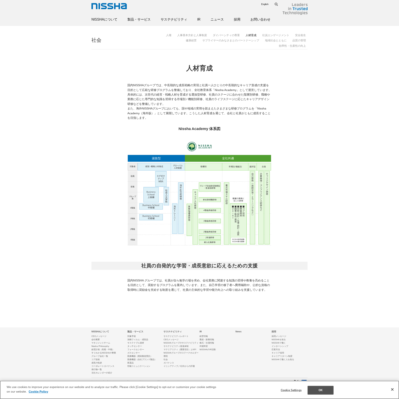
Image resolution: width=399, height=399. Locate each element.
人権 (168, 35)
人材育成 (251, 35)
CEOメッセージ (98, 336)
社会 (96, 40)
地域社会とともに (276, 40)
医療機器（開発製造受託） (139, 356)
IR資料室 (204, 346)
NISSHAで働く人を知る (283, 359)
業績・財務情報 (207, 339)
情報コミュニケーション (138, 366)
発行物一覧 (96, 369)
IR (199, 19)
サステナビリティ (174, 19)
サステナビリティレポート (176, 336)
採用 (237, 19)
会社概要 (95, 339)
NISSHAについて (104, 19)
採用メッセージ (279, 336)
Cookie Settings (291, 390)
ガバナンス (169, 363)
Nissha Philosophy (100, 346)
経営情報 (204, 336)
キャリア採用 (278, 353)
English (264, 4)
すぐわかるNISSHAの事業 (103, 353)
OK (321, 390)
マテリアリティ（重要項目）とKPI (180, 349)
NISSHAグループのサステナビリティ (181, 343)
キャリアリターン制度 (282, 356)
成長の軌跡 (96, 363)
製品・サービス (139, 19)
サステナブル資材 (135, 343)
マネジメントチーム (100, 343)
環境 (166, 356)
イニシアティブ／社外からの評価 (179, 366)
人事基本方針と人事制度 (192, 35)
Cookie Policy (38, 391)
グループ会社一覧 (99, 356)
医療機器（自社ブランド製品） (141, 359)
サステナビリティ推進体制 (176, 346)
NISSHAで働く (279, 343)
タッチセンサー (134, 346)
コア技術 (95, 359)
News (238, 331)
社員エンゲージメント (275, 35)
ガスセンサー (133, 353)
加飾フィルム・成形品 (137, 339)
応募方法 (276, 349)
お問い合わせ (260, 19)
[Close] (392, 389)
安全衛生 (300, 35)
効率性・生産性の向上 (292, 45)
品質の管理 (299, 40)
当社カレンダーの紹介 (101, 373)
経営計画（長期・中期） (102, 349)
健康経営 (191, 40)
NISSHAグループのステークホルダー (181, 353)
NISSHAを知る (279, 339)
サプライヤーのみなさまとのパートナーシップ (230, 40)
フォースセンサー (135, 349)
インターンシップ (280, 346)
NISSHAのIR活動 (208, 349)
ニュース (217, 19)
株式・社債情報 (207, 343)
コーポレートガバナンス (102, 366)
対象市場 (131, 336)
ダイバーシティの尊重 (226, 35)
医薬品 (130, 363)
